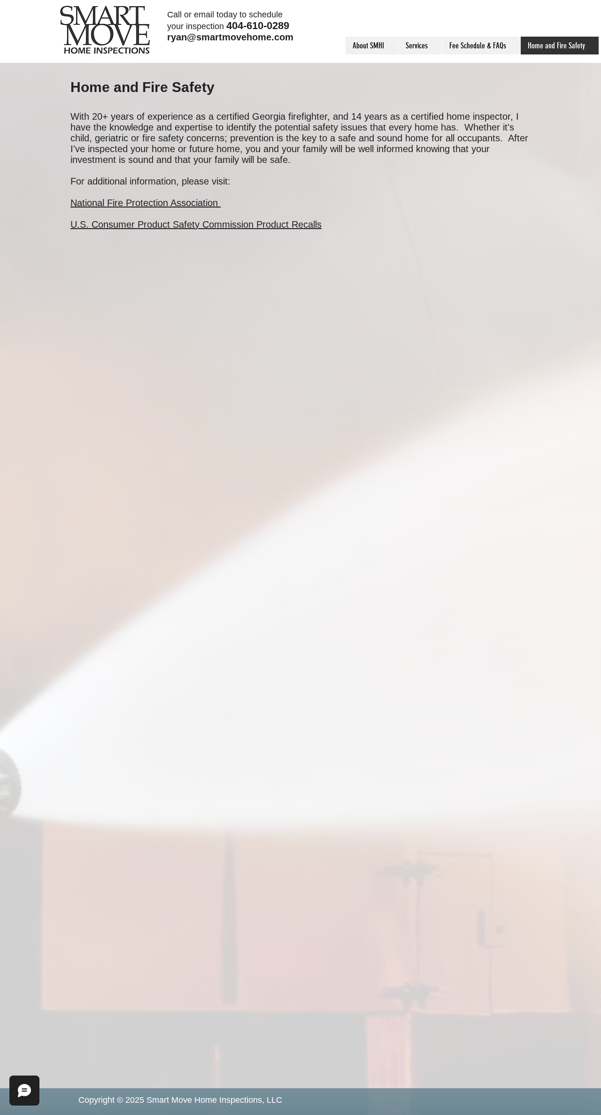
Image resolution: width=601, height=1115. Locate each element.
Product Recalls (289, 224)
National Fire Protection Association (145, 203)
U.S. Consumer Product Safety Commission (163, 224)
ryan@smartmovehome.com (230, 37)
